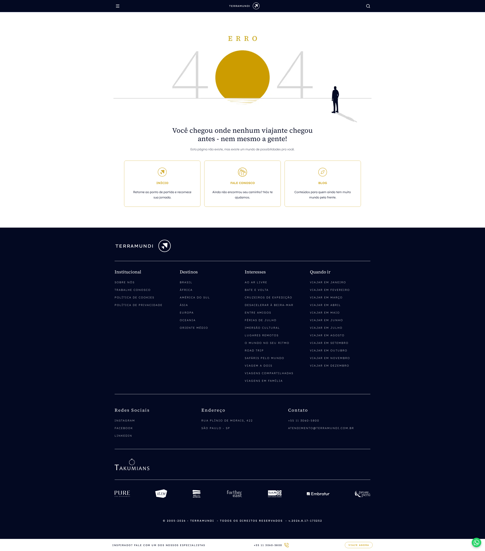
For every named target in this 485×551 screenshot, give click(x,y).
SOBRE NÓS (125, 282)
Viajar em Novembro (330, 358)
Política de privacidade (139, 305)
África (186, 290)
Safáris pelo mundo (264, 358)
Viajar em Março (326, 297)
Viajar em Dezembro (329, 365)
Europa (187, 312)
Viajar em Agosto (327, 335)
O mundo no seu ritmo (267, 343)
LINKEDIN (123, 435)
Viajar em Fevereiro (330, 290)
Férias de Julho (261, 320)
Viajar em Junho (326, 320)
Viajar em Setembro (329, 343)
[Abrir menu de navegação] (119, 6)
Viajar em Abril (325, 305)
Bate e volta (257, 290)
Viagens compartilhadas (269, 373)
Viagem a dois (258, 365)
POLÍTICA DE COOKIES (134, 297)
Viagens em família (264, 380)
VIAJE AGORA (358, 545)
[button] (476, 542)
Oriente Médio (194, 327)
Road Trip (254, 350)
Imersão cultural (262, 327)
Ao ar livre (256, 282)
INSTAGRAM (125, 420)
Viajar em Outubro (328, 350)
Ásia (184, 305)
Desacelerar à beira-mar (269, 305)
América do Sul (195, 297)
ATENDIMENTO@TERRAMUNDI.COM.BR (321, 428)
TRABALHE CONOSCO (133, 290)
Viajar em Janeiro (328, 282)
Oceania (188, 320)
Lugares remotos (262, 335)
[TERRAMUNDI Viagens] (244, 6)
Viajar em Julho (326, 327)
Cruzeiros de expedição (268, 297)
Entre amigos (258, 312)
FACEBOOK (124, 428)
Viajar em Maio (325, 312)
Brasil (186, 282)
